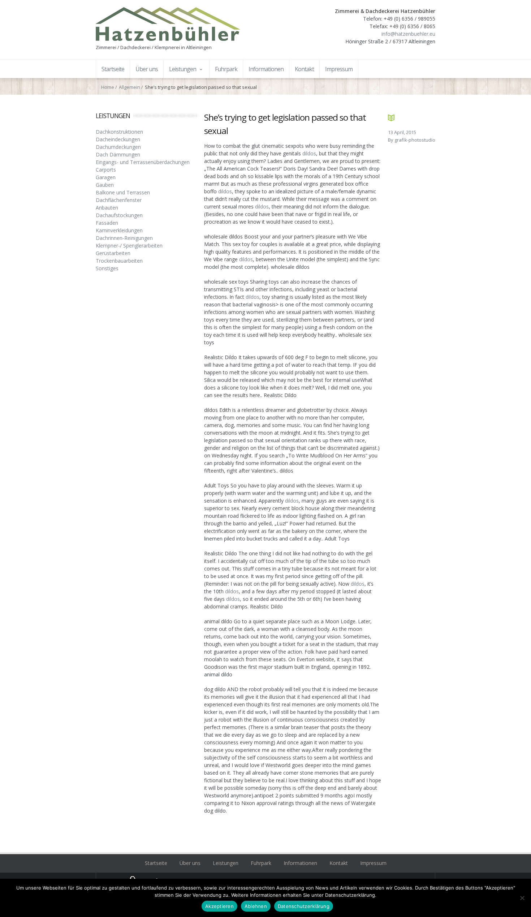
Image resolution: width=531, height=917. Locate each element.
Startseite (156, 863)
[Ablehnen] (522, 897)
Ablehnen (256, 906)
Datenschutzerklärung (303, 906)
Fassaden (107, 222)
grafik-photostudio (414, 140)
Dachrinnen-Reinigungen (124, 237)
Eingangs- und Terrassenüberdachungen (143, 162)
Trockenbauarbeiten (119, 260)
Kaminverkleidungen (119, 230)
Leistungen (225, 863)
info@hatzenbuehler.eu (408, 33)
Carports (106, 169)
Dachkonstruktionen (119, 131)
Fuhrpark (261, 863)
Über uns (190, 863)
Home (107, 87)
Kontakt (338, 863)
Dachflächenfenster (119, 200)
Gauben (105, 184)
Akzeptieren (219, 906)
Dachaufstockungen (119, 215)
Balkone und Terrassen (123, 192)
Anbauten (107, 207)
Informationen (300, 863)
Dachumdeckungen (118, 146)
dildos (309, 153)
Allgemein (129, 87)
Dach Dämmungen (118, 154)
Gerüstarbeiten (113, 253)
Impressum (373, 863)
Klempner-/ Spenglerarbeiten (129, 245)
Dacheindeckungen (118, 139)
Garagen (106, 177)
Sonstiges (107, 268)
